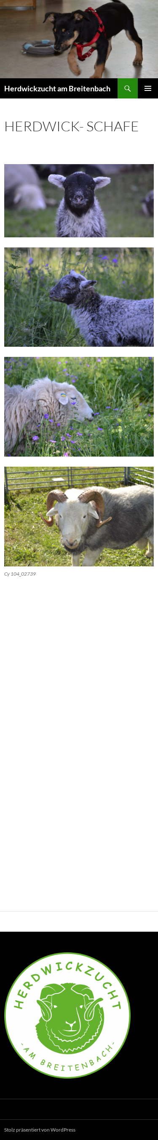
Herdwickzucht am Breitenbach (57, 88)
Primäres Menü (148, 88)
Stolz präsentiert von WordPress (39, 1130)
